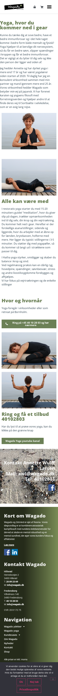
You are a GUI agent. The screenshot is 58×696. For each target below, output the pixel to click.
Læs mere (9, 545)
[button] (49, 6)
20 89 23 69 (12, 581)
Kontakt (8, 647)
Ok (21, 681)
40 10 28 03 (12, 601)
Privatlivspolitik (29, 689)
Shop (7, 651)
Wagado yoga (11, 630)
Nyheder (9, 643)
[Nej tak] (53, 678)
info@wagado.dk (15, 585)
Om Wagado (10, 639)
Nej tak (34, 681)
